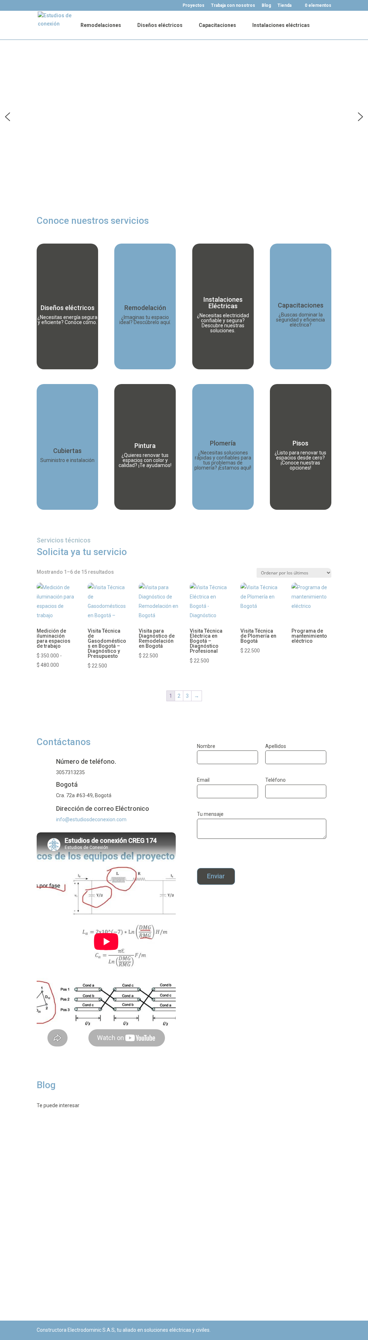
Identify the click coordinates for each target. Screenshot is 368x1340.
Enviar (216, 876)
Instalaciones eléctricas (281, 25)
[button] (7, 117)
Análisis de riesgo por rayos (84, 1147)
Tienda (283, 6)
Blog (265, 6)
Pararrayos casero (71, 1209)
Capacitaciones (217, 25)
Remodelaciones (100, 25)
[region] (184, 117)
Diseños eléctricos (160, 25)
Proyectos (192, 6)
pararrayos (56, 1158)
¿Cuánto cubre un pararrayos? (88, 1272)
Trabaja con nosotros (232, 6)
